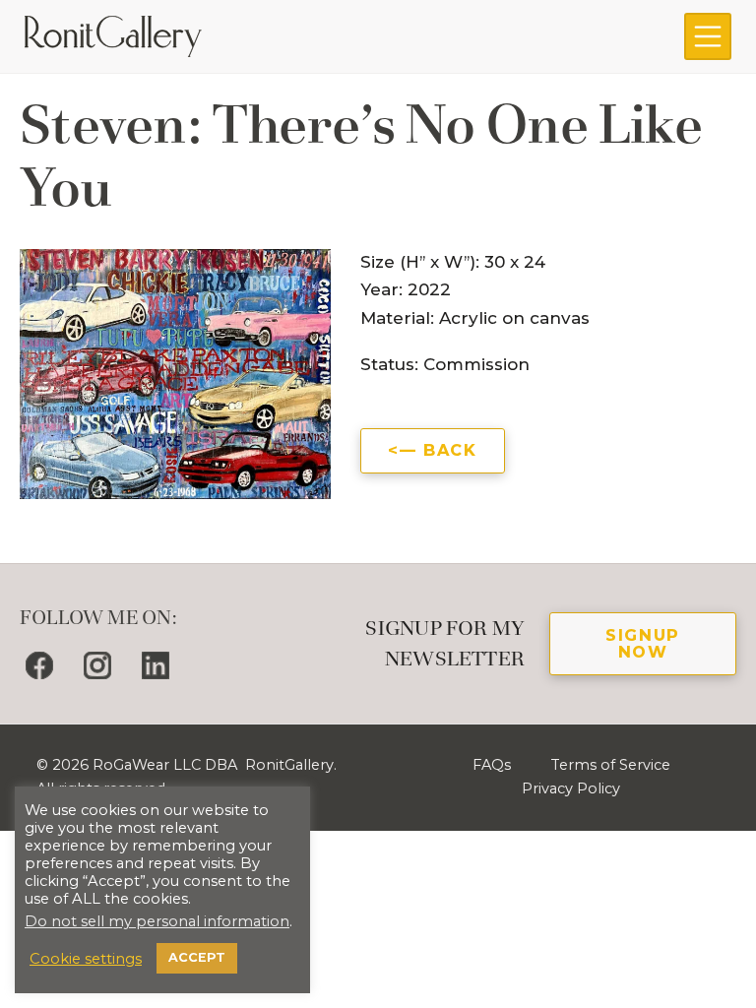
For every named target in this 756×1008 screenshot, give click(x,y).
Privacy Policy (571, 788)
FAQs (491, 765)
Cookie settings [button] (86, 959)
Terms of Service (610, 765)
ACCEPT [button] (196, 957)
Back (449, 450)
